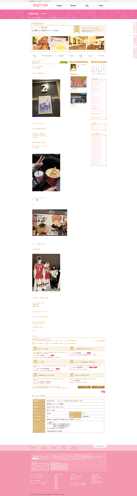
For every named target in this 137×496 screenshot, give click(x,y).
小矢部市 (57, 485)
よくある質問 (83, 483)
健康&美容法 (96, 108)
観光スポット (96, 101)
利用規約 (93, 477)
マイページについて (74, 483)
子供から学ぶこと (97, 117)
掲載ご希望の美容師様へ (97, 481)
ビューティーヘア (40, 7)
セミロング (42, 475)
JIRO (95, 125)
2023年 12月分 (97, 149)
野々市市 (57, 481)
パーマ (40, 481)
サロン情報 (96, 83)
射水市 (56, 483)
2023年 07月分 (97, 161)
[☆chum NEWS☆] (59, 43)
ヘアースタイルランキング (76, 475)
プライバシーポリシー (75, 484)
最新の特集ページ (74, 478)
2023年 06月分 (97, 163)
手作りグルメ (96, 103)
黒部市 (56, 484)
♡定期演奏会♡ (74, 88)
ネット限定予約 (42, 483)
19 (94, 69)
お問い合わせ (94, 478)
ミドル (37, 475)
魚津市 (56, 488)
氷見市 (56, 487)
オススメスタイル (97, 81)
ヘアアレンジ (96, 91)
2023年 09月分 (97, 156)
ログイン (106, 1)
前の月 (94, 73)
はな (78, 66)
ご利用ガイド (94, 475)
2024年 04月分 (97, 139)
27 (96, 71)
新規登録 (83, 484)
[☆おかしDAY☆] (77, 43)
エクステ (46, 481)
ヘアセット (32, 477)
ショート (32, 475)
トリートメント (33, 483)
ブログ (68, 17)
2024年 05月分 (97, 136)
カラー (36, 481)
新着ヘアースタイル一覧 (75, 477)
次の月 (103, 73)
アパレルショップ (97, 96)
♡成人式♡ (73, 105)
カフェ (95, 93)
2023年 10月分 (97, 154)
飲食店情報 (96, 98)
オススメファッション (98, 111)
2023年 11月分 (97, 151)
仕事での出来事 (97, 88)
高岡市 (56, 480)
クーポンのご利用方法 (100, 340)
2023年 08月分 (97, 158)
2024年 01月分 (97, 146)
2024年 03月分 (97, 141)
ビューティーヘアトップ (97, 483)
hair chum (63, 17)
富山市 (56, 475)
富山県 (54, 17)
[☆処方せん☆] (41, 43)
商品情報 (95, 106)
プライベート (97, 86)
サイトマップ (100, 1)
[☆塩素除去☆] (95, 43)
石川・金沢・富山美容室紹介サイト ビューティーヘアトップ (41, 17)
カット (31, 481)
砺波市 (58, 17)
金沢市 (56, 478)
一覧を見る (39, 477)
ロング (48, 475)
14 (98, 67)
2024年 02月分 (97, 144)
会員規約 (99, 477)
